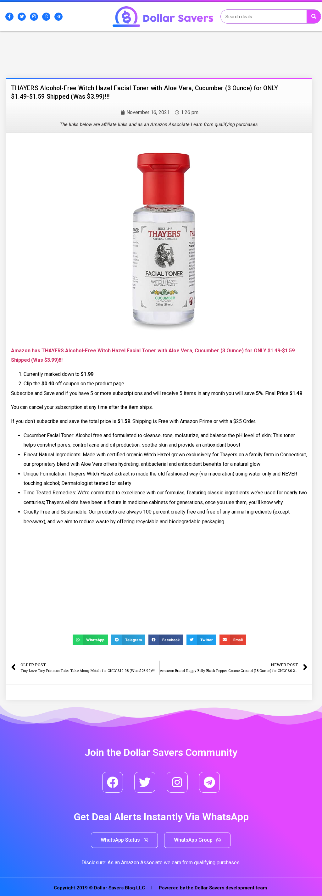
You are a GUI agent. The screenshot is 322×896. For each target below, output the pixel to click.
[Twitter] (22, 17)
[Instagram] (34, 17)
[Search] (314, 16)
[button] (124, 840)
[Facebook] (112, 782)
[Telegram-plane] (58, 17)
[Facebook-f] (9, 17)
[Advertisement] (58, 63)
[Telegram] (209, 782)
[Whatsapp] (46, 17)
